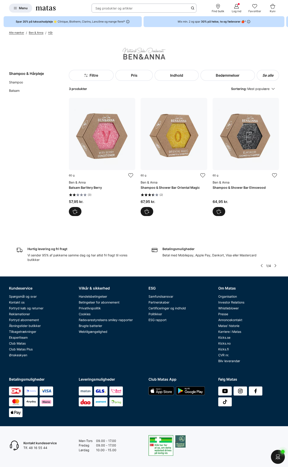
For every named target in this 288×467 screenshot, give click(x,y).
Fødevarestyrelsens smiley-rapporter (106, 320)
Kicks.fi (223, 349)
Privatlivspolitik (90, 308)
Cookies (84, 314)
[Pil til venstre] (261, 265)
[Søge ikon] (192, 8)
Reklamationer (19, 314)
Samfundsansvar (160, 296)
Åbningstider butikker (25, 326)
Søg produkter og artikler (114, 8)
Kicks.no (224, 343)
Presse (223, 314)
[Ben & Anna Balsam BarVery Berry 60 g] (102, 157)
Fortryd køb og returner (26, 308)
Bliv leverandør (229, 361)
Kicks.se (224, 337)
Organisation (227, 296)
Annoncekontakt (230, 320)
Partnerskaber (158, 302)
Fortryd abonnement (24, 320)
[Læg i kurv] (75, 211)
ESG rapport (157, 320)
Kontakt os (17, 302)
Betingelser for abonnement (99, 302)
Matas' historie (228, 326)
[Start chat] (278, 457)
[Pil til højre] (284, 21)
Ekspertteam (18, 337)
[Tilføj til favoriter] (130, 175)
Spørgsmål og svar (23, 296)
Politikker (155, 314)
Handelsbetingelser (93, 296)
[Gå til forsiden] (46, 8)
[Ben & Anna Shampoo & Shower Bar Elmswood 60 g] (246, 157)
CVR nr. (223, 355)
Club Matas (17, 343)
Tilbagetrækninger (22, 332)
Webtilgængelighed (93, 332)
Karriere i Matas (229, 332)
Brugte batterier (90, 326)
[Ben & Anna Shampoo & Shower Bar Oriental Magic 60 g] (174, 157)
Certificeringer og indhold (167, 308)
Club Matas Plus (21, 349)
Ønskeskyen (18, 355)
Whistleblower (228, 308)
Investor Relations (231, 302)
